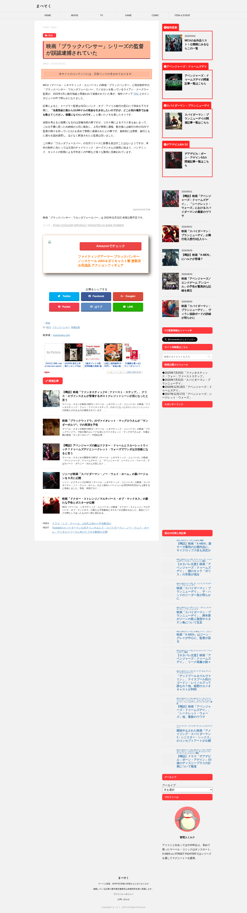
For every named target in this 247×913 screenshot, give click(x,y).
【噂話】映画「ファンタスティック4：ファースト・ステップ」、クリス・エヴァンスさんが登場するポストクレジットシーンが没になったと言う (105, 396)
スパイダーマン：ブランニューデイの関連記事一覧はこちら (197, 118)
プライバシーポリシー (123, 894)
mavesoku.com (61, 335)
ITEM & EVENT (182, 15)
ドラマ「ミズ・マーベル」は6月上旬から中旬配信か (81, 523)
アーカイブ (169, 785)
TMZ (136, 93)
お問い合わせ (123, 899)
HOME (48, 15)
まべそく (44, 6)
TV (101, 15)
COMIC (155, 15)
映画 (48, 323)
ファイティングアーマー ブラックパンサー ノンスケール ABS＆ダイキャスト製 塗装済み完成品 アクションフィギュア (109, 261)
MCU (48, 327)
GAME (128, 15)
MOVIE (74, 15)
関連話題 (75, 327)
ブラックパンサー (61, 327)
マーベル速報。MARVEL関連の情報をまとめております (123, 884)
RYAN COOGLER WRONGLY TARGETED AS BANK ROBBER (88, 225)
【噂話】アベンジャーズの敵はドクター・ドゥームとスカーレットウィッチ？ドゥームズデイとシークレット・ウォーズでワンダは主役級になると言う (105, 449)
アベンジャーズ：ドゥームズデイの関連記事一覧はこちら (197, 79)
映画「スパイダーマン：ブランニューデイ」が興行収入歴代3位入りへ (196, 235)
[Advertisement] (96, 181)
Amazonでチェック (110, 245)
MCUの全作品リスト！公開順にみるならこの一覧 (197, 44)
